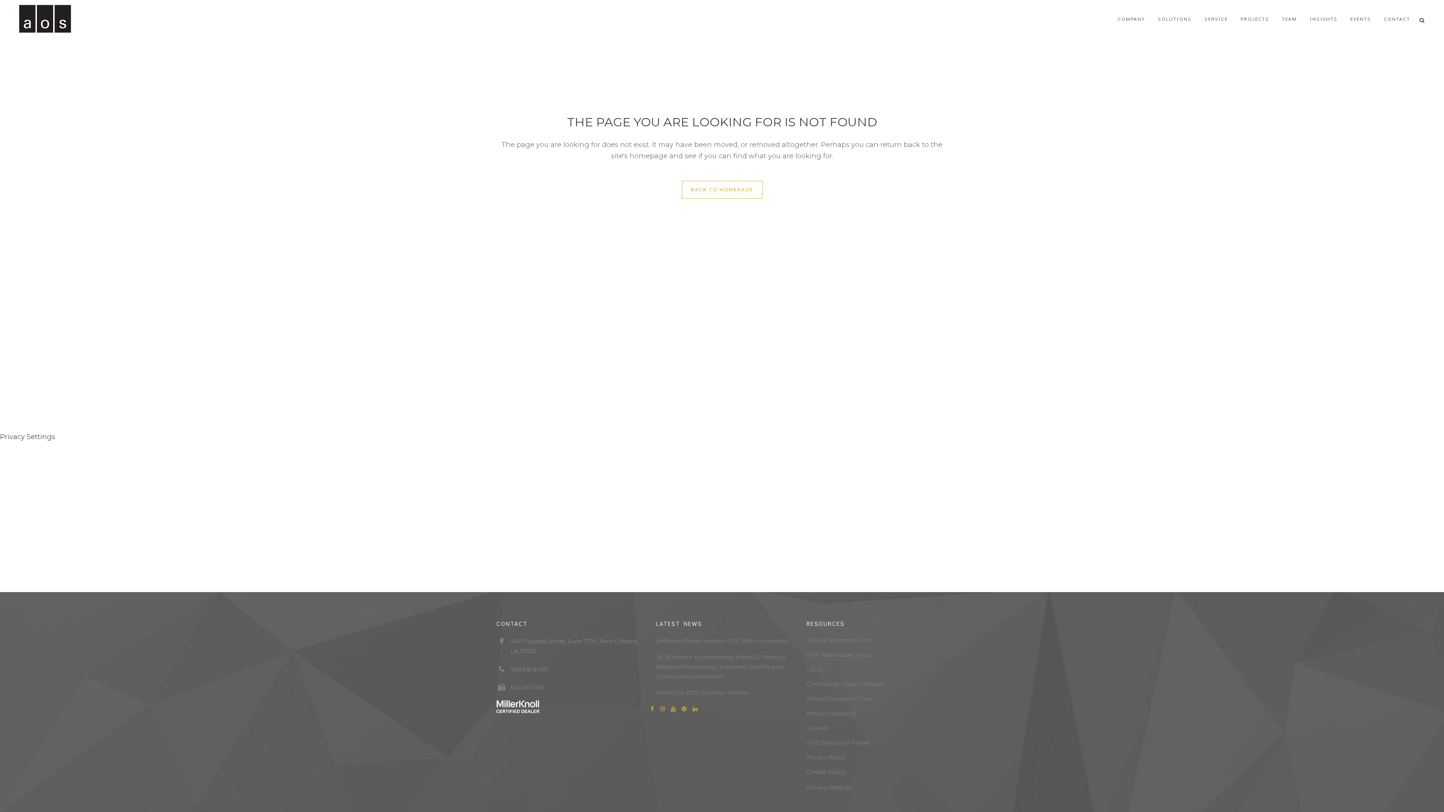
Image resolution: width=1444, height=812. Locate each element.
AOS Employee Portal (838, 742)
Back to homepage (722, 189)
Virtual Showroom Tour (839, 698)
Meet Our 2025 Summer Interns (702, 692)
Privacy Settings (829, 787)
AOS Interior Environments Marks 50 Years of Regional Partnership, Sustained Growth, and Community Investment (720, 666)
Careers (818, 728)
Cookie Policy (826, 772)
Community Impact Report (845, 684)
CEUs (814, 669)
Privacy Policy (826, 757)
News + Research (831, 713)
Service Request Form (838, 640)
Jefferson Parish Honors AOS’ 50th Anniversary (722, 640)
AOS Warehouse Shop (838, 654)
